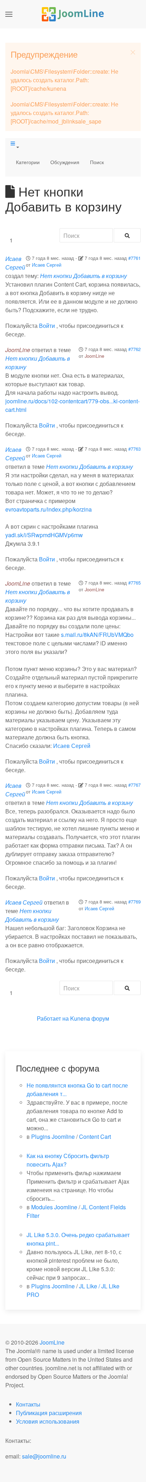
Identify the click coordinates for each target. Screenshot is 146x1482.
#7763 (134, 448)
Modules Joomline (54, 1207)
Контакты (28, 1404)
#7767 (134, 784)
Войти (47, 325)
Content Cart (95, 1136)
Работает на (53, 1018)
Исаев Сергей (46, 264)
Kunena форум (89, 1018)
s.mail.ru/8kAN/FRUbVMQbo (97, 634)
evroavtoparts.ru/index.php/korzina (48, 509)
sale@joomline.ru (44, 1456)
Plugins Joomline (53, 1136)
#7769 (134, 901)
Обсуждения (64, 162)
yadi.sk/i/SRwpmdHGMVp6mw (44, 535)
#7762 (134, 349)
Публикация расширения (49, 1413)
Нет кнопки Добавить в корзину (83, 276)
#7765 (134, 582)
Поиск (97, 162)
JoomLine (94, 355)
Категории (28, 162)
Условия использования (47, 1421)
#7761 (134, 258)
